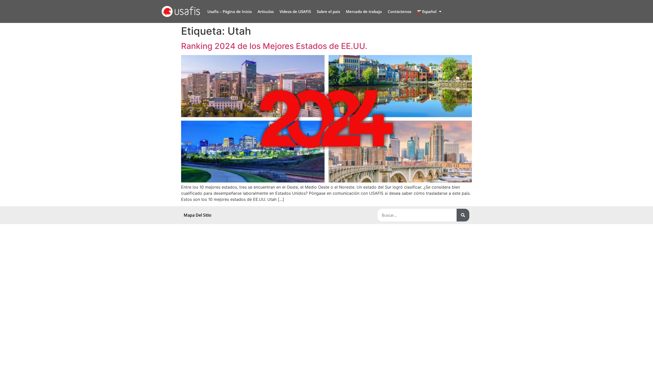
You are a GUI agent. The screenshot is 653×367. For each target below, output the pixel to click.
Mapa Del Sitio (197, 215)
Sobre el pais (328, 11)
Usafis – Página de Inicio (229, 11)
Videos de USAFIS (295, 11)
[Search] (463, 215)
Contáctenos (399, 11)
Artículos (266, 11)
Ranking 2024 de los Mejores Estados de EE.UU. (274, 46)
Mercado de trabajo (364, 11)
